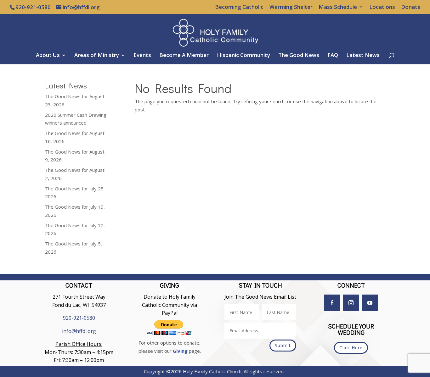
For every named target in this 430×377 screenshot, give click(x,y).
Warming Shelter (291, 7)
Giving (180, 351)
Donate (411, 7)
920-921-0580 (79, 317)
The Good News (298, 56)
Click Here (351, 348)
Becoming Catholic (239, 7)
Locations (382, 7)
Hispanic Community (243, 56)
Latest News (363, 56)
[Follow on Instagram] (351, 303)
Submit (283, 345)
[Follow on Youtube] (370, 303)
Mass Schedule (338, 7)
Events (142, 56)
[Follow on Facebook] (332, 303)
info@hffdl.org (79, 331)
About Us (48, 56)
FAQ (332, 56)
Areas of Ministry (96, 56)
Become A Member (184, 56)
